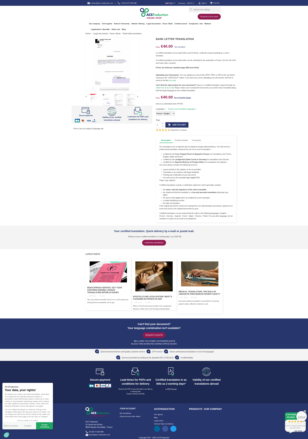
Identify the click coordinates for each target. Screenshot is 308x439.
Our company (94, 24)
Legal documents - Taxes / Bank (159, 24)
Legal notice (158, 421)
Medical (208, 24)
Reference (160, 104)
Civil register (107, 24)
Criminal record (181, 24)
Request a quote (154, 335)
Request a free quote (209, 17)
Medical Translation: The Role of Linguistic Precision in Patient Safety (199, 293)
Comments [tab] (196, 140)
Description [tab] (166, 140)
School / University (122, 24)
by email (172, 80)
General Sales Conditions (163, 424)
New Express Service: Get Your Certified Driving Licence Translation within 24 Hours (104, 290)
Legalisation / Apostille (100, 29)
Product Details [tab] (181, 140)
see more (298, 431)
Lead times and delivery (154, 243)
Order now (116, 29)
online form (160, 88)
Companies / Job (196, 24)
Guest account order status (130, 416)
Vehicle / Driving (138, 24)
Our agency (158, 414)
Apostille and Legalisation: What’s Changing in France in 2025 (152, 298)
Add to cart (177, 124)
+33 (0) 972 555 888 (127, 3)
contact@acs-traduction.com (100, 3)
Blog (124, 29)
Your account (128, 409)
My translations (125, 413)
